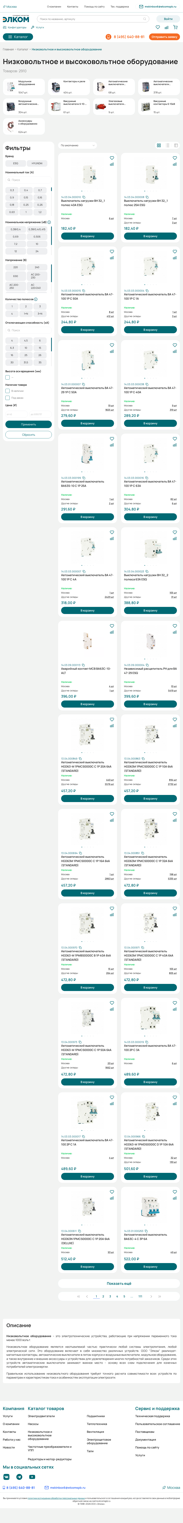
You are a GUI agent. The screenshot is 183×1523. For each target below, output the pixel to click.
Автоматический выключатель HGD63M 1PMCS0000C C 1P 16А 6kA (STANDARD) (85, 860)
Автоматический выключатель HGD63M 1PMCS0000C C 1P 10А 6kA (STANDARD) (148, 766)
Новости (9, 1447)
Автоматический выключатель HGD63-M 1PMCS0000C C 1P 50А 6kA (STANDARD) (86, 1049)
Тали (90, 1451)
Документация (145, 1439)
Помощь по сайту (94, 6)
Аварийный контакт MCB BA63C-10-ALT (86, 671)
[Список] (167, 145)
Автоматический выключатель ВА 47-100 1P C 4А (87, 577)
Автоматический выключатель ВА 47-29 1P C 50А (87, 390)
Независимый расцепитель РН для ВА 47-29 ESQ (150, 671)
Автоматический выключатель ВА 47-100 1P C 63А (150, 483)
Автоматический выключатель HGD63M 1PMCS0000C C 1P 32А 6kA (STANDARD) (148, 860)
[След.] (151, 1296)
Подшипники (96, 1416)
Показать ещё (119, 1283)
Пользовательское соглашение (157, 1424)
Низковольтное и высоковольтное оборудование (40, 1435)
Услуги (8, 1416)
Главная (8, 49)
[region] (28, 163)
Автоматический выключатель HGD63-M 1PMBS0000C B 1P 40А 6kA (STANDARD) (86, 955)
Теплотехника (97, 1424)
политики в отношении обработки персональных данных (56, 1498)
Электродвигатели (41, 1416)
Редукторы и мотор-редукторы (49, 1459)
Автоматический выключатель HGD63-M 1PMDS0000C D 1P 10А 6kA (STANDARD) (149, 1144)
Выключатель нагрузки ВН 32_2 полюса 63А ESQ (146, 577)
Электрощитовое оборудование (99, 1441)
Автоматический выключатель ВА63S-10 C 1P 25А (82, 483)
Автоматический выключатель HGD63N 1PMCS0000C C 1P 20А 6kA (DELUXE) (85, 1238)
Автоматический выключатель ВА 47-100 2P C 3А (150, 1048)
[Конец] (159, 1296)
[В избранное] (112, 158)
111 (140, 1296)
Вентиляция (95, 1432)
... (131, 1296)
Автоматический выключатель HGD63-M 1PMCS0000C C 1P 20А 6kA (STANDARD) (86, 766)
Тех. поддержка (120, 6)
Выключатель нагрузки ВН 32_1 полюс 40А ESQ (83, 203)
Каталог (22, 49)
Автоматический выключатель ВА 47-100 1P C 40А (150, 390)
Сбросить (28, 435)
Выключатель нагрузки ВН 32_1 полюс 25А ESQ (146, 203)
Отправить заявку (164, 37)
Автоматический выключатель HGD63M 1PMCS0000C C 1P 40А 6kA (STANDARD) (148, 955)
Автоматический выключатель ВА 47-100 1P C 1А (150, 296)
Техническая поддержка (152, 1416)
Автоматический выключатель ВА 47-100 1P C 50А (87, 296)
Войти (168, 19)
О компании (54, 6)
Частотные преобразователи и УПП (50, 1448)
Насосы (33, 1424)
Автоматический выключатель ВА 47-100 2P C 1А (87, 1142)
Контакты (72, 6)
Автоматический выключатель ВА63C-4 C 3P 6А (145, 1237)
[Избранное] (157, 27)
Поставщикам (144, 1432)
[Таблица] (176, 145)
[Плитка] (159, 145)
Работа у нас (12, 1439)
